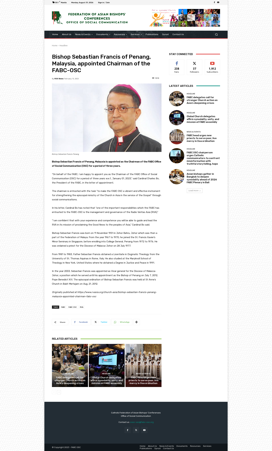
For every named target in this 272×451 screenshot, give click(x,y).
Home (54, 45)
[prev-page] (54, 392)
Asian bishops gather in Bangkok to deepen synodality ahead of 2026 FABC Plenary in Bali (202, 178)
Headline (64, 45)
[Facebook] (214, 2)
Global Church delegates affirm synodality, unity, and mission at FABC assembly (107, 380)
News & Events (143, 374)
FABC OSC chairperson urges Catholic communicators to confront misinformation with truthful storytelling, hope (203, 158)
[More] (136, 322)
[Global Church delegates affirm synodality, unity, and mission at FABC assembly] (107, 365)
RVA (81, 307)
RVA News (58, 78)
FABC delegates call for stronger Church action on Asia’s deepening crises (69, 380)
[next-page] (59, 392)
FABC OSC (72, 307)
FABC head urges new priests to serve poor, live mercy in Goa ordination (144, 380)
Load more (193, 190)
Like (177, 62)
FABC (63, 307)
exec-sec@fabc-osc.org (142, 422)
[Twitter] (136, 430)
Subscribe (212, 62)
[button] (216, 34)
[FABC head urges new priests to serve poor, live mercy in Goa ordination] (143, 365)
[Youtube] (218, 2)
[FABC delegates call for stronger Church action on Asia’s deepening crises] (70, 365)
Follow (194, 62)
